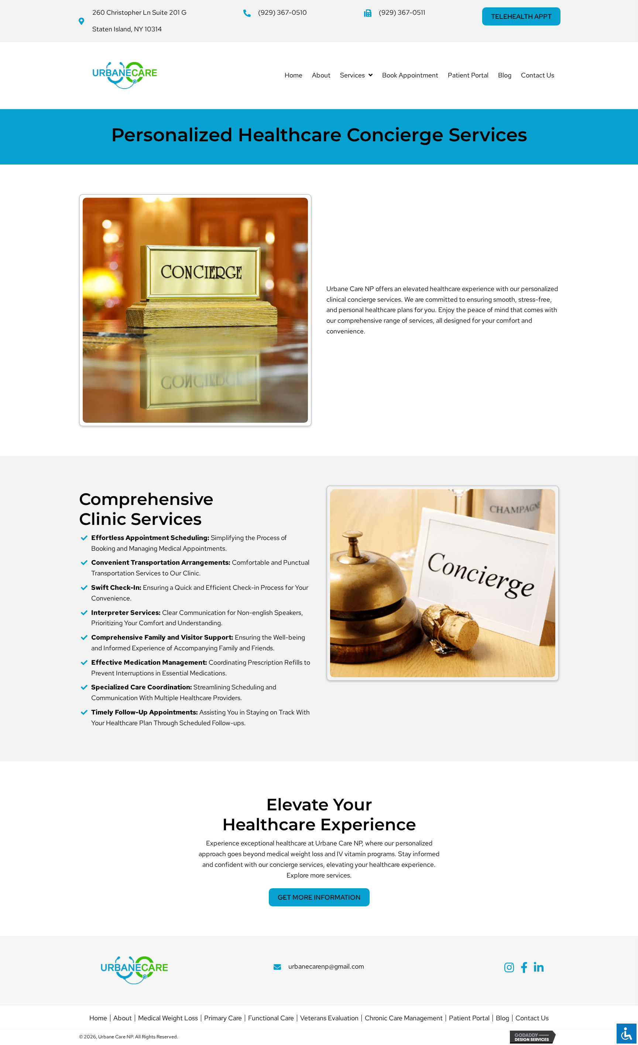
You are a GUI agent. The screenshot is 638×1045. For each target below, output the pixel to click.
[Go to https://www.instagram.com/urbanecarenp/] (509, 968)
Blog (502, 1018)
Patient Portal (469, 1018)
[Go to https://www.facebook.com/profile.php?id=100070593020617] (523, 968)
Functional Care (271, 1018)
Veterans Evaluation (329, 1018)
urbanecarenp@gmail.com (326, 966)
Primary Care (223, 1018)
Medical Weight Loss (168, 1018)
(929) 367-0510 (282, 12)
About (122, 1018)
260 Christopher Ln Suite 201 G (139, 12)
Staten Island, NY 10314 (127, 29)
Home (98, 1018)
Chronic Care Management (404, 1018)
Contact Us (532, 1018)
